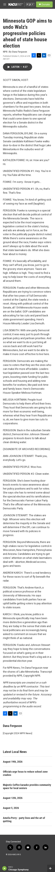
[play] (4, 868)
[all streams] (51, 868)
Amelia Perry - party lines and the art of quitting (24, 819)
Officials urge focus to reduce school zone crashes (25, 773)
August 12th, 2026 (12, 797)
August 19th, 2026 (12, 761)
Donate (46, 4)
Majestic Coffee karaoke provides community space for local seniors (27, 786)
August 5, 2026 (11, 807)
